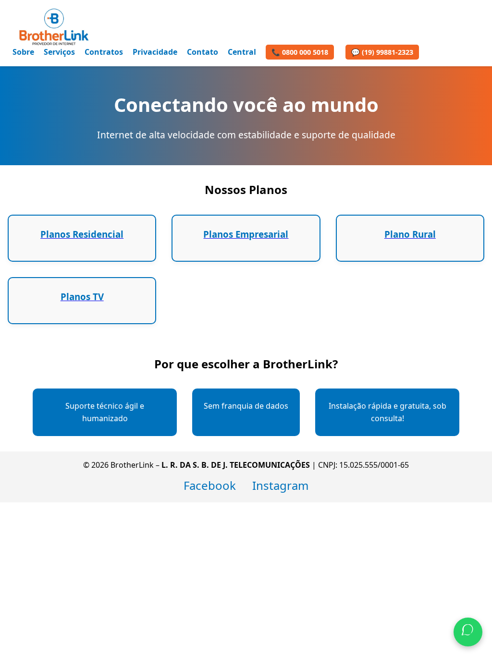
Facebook (210, 485)
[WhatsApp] (468, 632)
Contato (202, 52)
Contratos (104, 52)
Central (242, 52)
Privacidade (155, 52)
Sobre (23, 52)
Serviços (59, 52)
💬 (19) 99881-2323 (382, 52)
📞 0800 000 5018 (299, 52)
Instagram (280, 485)
